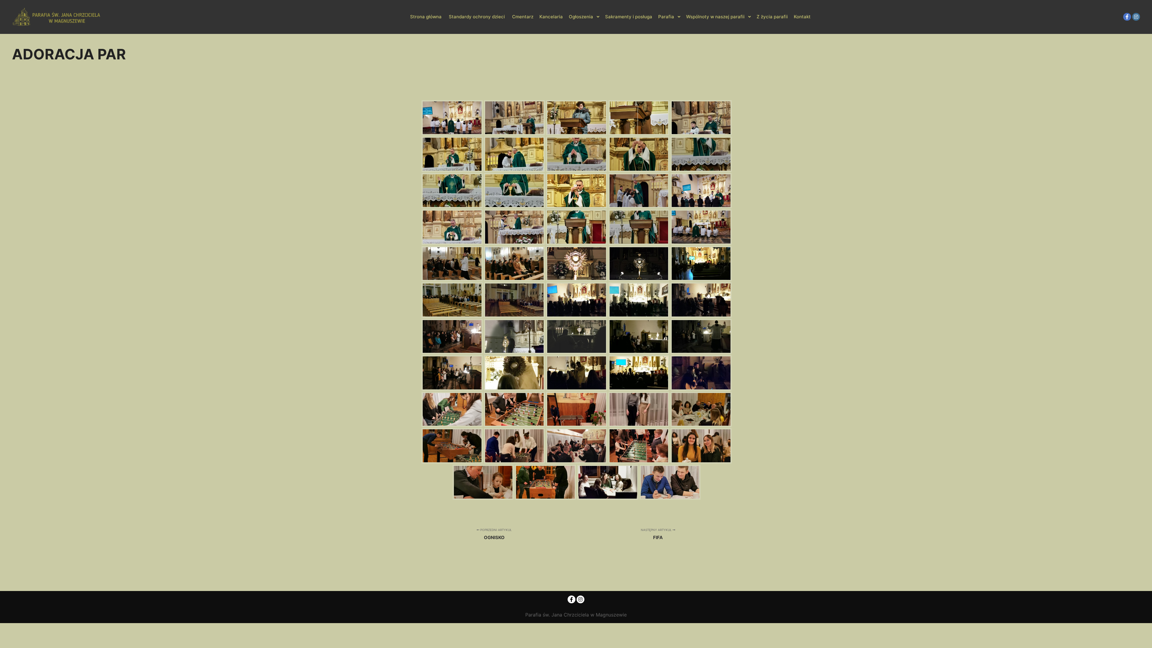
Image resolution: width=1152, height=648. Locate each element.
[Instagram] (1136, 17)
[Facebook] (1127, 17)
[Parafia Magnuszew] (57, 17)
